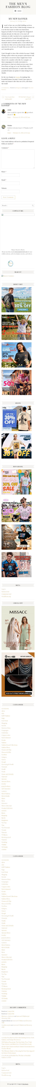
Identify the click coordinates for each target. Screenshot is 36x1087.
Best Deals (5, 721)
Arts (3, 713)
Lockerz (4, 791)
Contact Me (10, 1011)
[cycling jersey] (17, 394)
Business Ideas (6, 728)
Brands (4, 725)
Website (4, 188)
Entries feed (5, 591)
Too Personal (6, 827)
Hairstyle (4, 767)
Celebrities (5, 733)
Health (4, 769)
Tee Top (4, 823)
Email (4, 180)
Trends (4, 830)
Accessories (5, 708)
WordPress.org (6, 596)
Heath (3, 771)
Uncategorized (6, 837)
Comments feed (6, 594)
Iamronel (4, 776)
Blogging (18, 87)
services (4, 810)
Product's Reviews (7, 808)
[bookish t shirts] (17, 367)
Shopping (4, 815)
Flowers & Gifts (6, 752)
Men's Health (5, 796)
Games (4, 759)
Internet (4, 779)
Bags (3, 718)
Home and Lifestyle (8, 774)
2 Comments (5, 87)
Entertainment (6, 737)
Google (4, 762)
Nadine (18, 77)
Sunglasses (5, 820)
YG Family (5, 847)
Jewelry (4, 784)
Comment (5, 148)
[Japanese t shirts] (17, 339)
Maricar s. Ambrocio (8, 1016)
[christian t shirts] (17, 312)
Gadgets (4, 757)
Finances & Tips (6, 750)
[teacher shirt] (17, 494)
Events (4, 740)
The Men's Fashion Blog (18, 5)
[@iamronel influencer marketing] (10, 266)
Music (3, 798)
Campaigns (5, 730)
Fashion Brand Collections (9, 745)
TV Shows (4, 835)
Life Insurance (6, 788)
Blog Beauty (25, 1084)
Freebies (4, 754)
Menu (20, 11)
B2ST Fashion (6, 716)
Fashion (4, 742)
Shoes (3, 813)
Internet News (6, 781)
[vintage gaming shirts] (17, 577)
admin (24, 21)
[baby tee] (17, 521)
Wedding (4, 842)
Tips (3, 825)
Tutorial (4, 832)
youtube (4, 849)
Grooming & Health (8, 764)
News (3, 801)
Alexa (3, 711)
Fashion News (6, 747)
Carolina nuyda (6, 1025)
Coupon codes (6, 735)
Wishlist (4, 844)
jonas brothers (6, 786)
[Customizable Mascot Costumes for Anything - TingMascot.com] (8, 276)
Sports (3, 818)
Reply (9, 117)
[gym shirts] (17, 549)
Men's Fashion (6, 793)
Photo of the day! (7, 805)
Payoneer (4, 803)
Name (4, 172)
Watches (4, 840)
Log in (4, 589)
